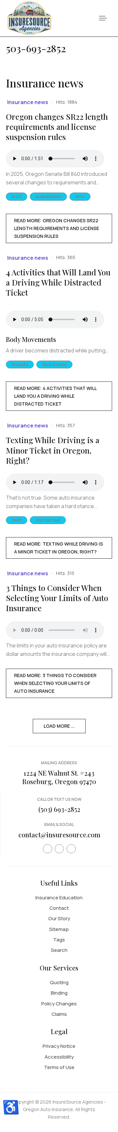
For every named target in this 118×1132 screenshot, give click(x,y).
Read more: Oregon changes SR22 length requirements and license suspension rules (56, 228)
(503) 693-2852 (59, 809)
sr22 (16, 196)
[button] (103, 18)
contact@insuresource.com (59, 834)
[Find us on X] (59, 848)
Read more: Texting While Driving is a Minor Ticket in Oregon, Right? (58, 548)
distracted (54, 364)
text (16, 520)
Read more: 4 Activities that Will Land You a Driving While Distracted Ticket (55, 396)
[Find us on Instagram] (71, 848)
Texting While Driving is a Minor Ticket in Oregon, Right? (52, 450)
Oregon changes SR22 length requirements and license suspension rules (57, 126)
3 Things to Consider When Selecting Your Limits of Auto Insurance (57, 597)
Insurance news (27, 102)
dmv (80, 196)
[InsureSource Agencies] (29, 17)
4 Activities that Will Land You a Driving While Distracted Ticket (58, 282)
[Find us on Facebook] (47, 848)
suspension (48, 196)
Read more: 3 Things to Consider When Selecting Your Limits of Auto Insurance (55, 683)
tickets (19, 364)
